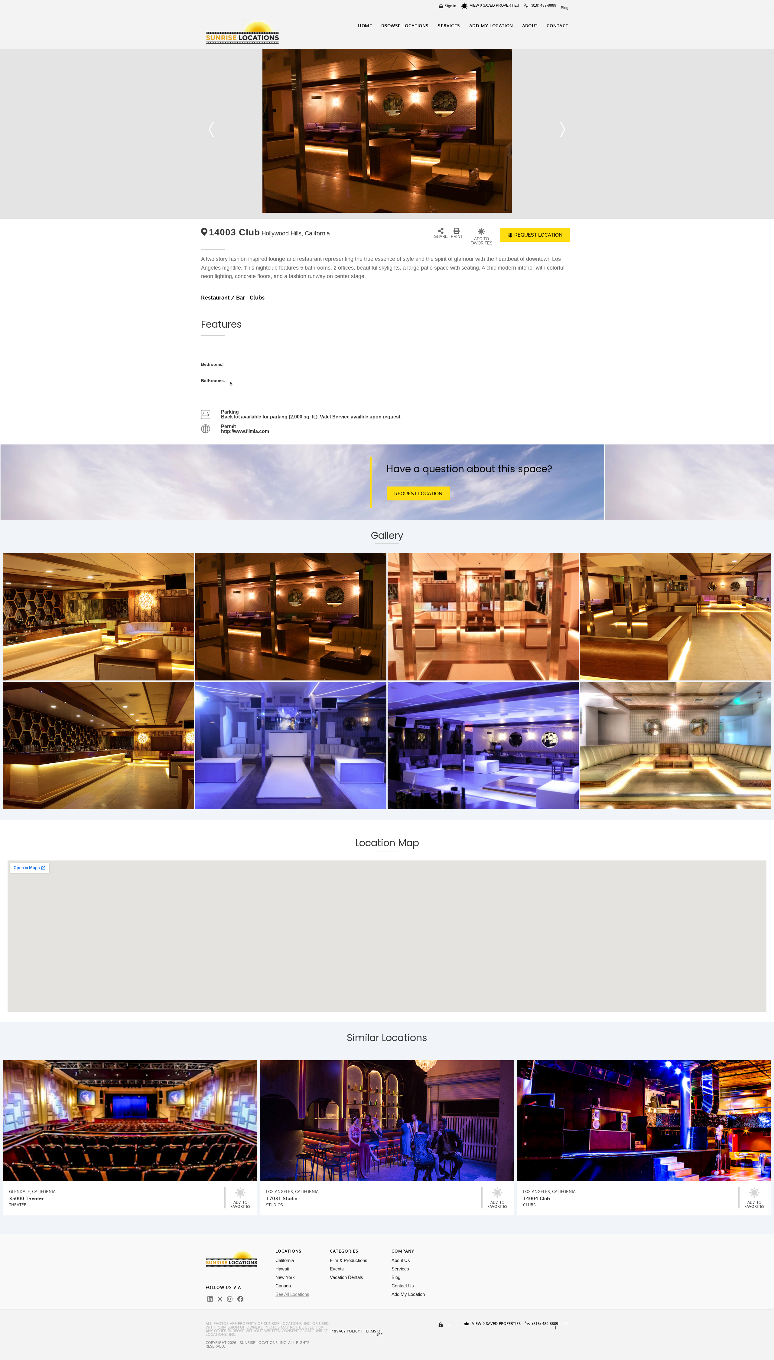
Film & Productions (348, 1260)
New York (285, 1277)
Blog (564, 8)
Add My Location (408, 1294)
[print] (457, 231)
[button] (211, 129)
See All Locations (292, 1294)
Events (337, 1268)
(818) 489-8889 (543, 5)
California (284, 1260)
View (476, 5)
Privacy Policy (345, 1331)
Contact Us (403, 1285)
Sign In (450, 6)
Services (400, 1268)
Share (441, 236)
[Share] (441, 231)
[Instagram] (230, 1299)
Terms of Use (373, 1332)
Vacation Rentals (346, 1277)
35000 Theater (26, 1198)
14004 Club (536, 1198)
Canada (283, 1285)
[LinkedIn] (210, 1299)
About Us (401, 1260)
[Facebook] (240, 1299)
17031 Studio (282, 1198)
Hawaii (282, 1268)
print (457, 236)
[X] (220, 1299)
